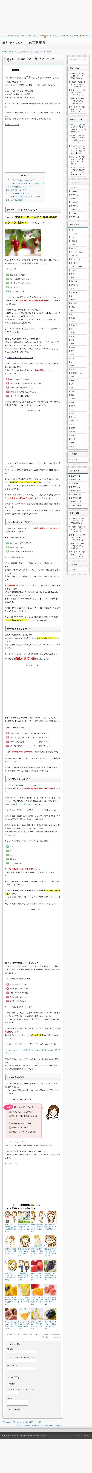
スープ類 (74, 256)
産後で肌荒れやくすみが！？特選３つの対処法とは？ (50, 1227)
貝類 (72, 413)
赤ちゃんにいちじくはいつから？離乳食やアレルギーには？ (10, 1325)
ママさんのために (77, 266)
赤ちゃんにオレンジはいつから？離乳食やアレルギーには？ (24, 1325)
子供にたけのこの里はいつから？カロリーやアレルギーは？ (78, 92)
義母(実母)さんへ (77, 373)
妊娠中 (73, 322)
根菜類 (73, 347)
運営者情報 (32, 35)
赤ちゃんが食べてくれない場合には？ (27, 183)
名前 (72, 310)
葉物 (72, 384)
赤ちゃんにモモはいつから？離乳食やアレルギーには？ (50, 1301)
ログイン (74, 459)
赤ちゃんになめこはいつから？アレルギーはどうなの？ (78, 127)
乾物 (72, 278)
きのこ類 (74, 248)
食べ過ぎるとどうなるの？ (17, 190)
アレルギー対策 (47, 1334)
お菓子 (73, 244)
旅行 (72, 340)
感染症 (73, 333)
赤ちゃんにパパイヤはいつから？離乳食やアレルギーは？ (10, 1301)
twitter (66, 35)
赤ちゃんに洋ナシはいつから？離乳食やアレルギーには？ (37, 1325)
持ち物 (73, 336)
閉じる (27, 175)
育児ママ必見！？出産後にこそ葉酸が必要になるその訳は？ (37, 1252)
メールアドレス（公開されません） (21, 1357)
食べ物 (58, 1337)
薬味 (72, 388)
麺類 (72, 446)
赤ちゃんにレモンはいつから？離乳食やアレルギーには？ (24, 1301)
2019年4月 (74, 202)
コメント (10, 1398)
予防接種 (74, 281)
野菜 (72, 424)
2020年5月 (74, 191)
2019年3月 (74, 206)
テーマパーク (75, 259)
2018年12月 (75, 217)
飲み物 (73, 435)
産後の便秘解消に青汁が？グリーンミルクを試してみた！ (24, 1228)
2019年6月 (74, 195)
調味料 (73, 406)
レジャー (74, 270)
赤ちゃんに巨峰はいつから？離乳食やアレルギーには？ (50, 1325)
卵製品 (73, 307)
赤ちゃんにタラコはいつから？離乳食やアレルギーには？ (78, 148)
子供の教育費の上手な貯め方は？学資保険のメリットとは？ (24, 1276)
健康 (54, 1334)
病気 (72, 358)
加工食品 (74, 303)
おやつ (40, 1334)
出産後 (73, 300)
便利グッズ (75, 285)
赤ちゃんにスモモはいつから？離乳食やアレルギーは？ (37, 1276)
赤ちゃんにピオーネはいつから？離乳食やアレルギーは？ (50, 1276)
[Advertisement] (46, 17)
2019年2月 (74, 209)
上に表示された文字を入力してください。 (23, 1389)
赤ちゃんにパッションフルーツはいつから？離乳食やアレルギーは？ (39, 1425)
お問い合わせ (43, 35)
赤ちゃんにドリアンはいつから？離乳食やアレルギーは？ (22, 1422)
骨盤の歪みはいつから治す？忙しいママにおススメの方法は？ (10, 1276)
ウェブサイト (12, 1366)
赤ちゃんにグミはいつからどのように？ (22, 180)
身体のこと (47, 1337)
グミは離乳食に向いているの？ (18, 187)
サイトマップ (56, 35)
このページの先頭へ (83, 1436)
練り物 (73, 369)
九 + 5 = (10, 1378)
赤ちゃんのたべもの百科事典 (23, 42)
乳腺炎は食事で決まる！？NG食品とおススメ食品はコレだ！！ (50, 1252)
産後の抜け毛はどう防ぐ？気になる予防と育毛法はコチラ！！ (24, 1252)
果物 (57, 1334)
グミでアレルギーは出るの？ (17, 193)
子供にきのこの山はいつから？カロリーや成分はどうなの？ (78, 101)
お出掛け (74, 241)
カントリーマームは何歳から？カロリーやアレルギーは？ (78, 109)
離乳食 (54, 1337)
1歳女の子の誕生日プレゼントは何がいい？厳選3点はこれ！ (78, 84)
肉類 (72, 377)
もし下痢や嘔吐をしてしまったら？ (26, 197)
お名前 (10, 1349)
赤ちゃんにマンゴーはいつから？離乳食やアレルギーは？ (37, 1301)
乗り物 (73, 274)
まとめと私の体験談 (14, 200)
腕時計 (73, 380)
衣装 (72, 395)
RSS (47, 37)
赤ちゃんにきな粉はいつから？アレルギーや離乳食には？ (78, 138)
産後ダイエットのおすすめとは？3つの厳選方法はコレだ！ (10, 1228)
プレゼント (75, 263)
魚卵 (72, 443)
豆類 (72, 410)
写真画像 (74, 292)
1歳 (72, 230)
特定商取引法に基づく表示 (16, 35)
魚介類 (73, 439)
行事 (72, 391)
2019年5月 (74, 198)
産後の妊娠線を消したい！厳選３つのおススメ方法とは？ (37, 1228)
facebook (75, 35)
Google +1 (85, 35)
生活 (72, 355)
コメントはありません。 (27, 1334)
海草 (72, 351)
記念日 (73, 399)
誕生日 (73, 402)
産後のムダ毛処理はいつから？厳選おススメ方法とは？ (10, 1252)
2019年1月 (74, 213)
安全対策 (74, 325)
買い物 (73, 417)
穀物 (72, 366)
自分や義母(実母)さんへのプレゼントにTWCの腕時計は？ (78, 76)
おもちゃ (74, 233)
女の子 (73, 318)
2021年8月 (74, 187)
